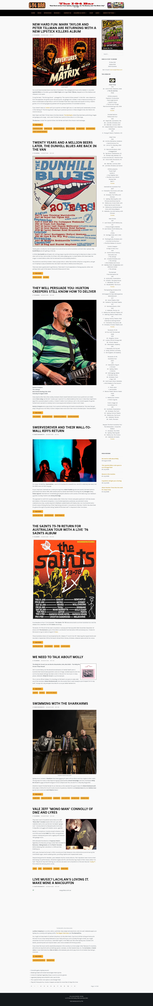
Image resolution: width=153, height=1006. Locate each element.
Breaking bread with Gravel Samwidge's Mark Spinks (46, 972)
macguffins (50, 960)
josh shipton (65, 798)
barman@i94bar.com (116, 69)
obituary (56, 868)
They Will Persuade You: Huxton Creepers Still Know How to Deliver (64, 289)
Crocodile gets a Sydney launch (40, 970)
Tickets (112, 110)
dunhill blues (37, 277)
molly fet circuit (51, 692)
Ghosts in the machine (108, 474)
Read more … (38, 124)
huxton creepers (73, 416)
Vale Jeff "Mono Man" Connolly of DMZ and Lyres (63, 810)
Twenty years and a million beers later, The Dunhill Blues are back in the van (65, 146)
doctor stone (90, 128)
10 (68, 986)
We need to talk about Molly (58, 657)
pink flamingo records (40, 131)
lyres (34, 868)
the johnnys (36, 416)
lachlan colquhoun (39, 960)
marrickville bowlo (60, 416)
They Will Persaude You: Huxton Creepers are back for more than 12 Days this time (54, 982)
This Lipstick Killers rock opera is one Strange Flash (46, 980)
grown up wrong (59, 128)
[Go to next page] (71, 986)
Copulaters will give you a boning (111, 481)
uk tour (57, 646)
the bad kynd (80, 128)
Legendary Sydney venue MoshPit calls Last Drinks (45, 977)
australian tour (47, 416)
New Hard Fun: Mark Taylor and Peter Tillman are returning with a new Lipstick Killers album (64, 28)
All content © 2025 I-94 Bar (77, 996)
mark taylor (48, 128)
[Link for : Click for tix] (112, 35)
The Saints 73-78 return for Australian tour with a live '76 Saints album (60, 529)
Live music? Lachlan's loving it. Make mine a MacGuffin (61, 881)
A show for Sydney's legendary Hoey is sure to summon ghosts (49, 975)
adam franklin (59, 515)
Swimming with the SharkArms (60, 703)
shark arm (36, 798)
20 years (46, 277)
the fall (42, 692)
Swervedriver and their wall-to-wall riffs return (62, 429)
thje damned (48, 646)
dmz (40, 868)
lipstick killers (37, 128)
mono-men (64, 868)
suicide (35, 692)
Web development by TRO (76, 1001)
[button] (58, 13)
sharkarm (56, 798)
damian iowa (84, 798)
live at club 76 (65, 646)
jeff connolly (47, 868)
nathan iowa (75, 798)
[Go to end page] (74, 986)
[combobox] (112, 54)
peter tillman (70, 128)
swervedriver (49, 515)
